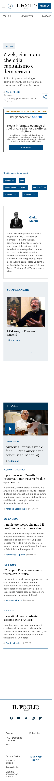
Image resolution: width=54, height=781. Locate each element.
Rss (8, 743)
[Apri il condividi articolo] (45, 97)
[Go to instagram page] (33, 716)
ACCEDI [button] (37, 117)
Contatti (10, 731)
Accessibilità (12, 765)
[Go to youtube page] (18, 716)
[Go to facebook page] (11, 716)
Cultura (9, 46)
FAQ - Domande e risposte (14, 737)
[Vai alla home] (26, 6)
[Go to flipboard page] (40, 716)
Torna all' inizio (36, 757)
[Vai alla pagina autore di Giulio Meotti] (16, 219)
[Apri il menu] (3, 6)
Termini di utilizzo (11, 760)
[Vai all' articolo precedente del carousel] (21, 351)
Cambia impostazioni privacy (12, 772)
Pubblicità (34, 731)
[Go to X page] (25, 716)
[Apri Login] (10, 6)
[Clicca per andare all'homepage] (25, 706)
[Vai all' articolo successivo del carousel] (31, 351)
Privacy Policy (13, 754)
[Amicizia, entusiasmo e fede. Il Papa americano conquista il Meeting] (25, 421)
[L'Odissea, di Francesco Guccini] (26, 311)
